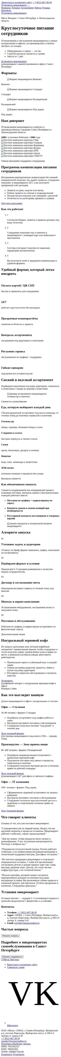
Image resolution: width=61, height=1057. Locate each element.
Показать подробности (12, 957)
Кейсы (38, 8)
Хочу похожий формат (12, 733)
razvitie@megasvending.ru (26, 923)
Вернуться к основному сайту (17, 2)
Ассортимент (27, 8)
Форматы (6, 8)
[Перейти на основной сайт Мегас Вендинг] (10, 959)
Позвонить (6, 1054)
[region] (30, 148)
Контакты (6, 10)
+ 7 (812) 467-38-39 (42, 2)
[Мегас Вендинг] (1, 2)
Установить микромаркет (14, 5)
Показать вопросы (10, 936)
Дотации (15, 8)
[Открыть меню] (28, 5)
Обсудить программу (12, 203)
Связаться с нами (15, 967)
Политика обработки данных (16, 1044)
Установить (7, 680)
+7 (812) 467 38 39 (10, 1038)
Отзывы (46, 8)
